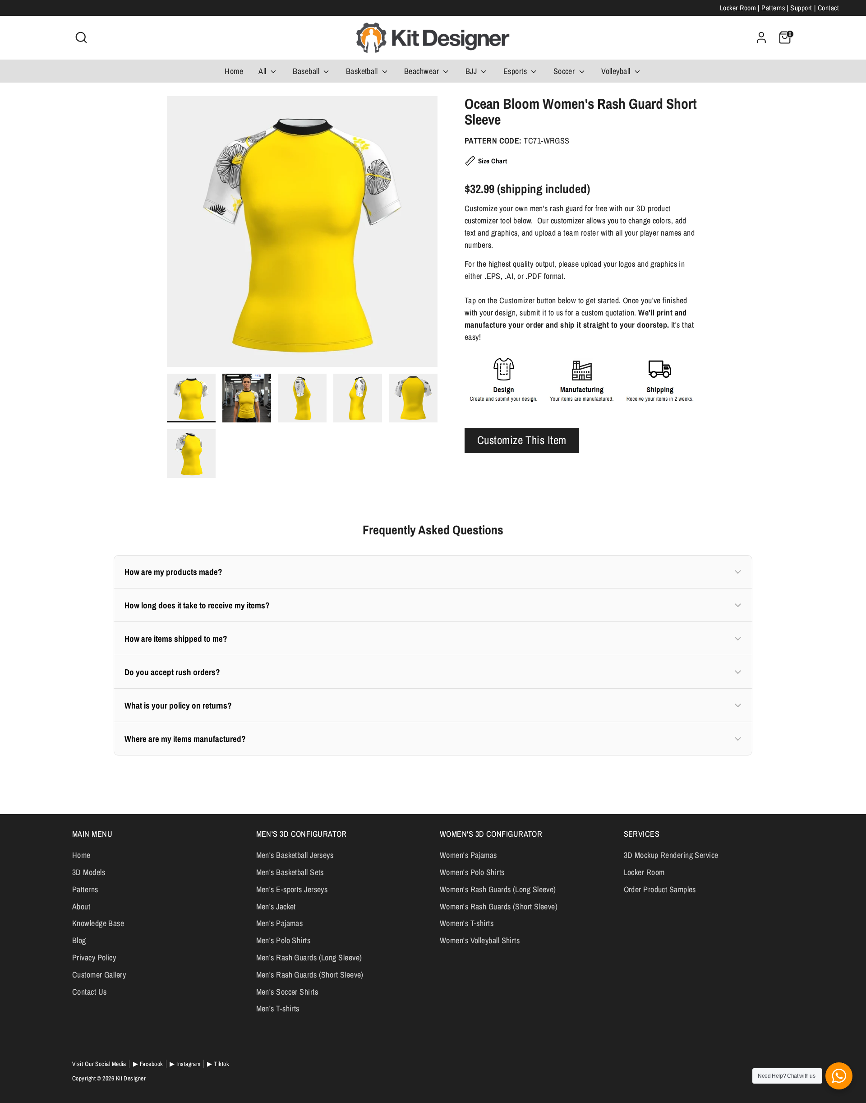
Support (801, 8)
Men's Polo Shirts (283, 940)
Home (234, 71)
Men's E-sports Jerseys (292, 889)
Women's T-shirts (466, 923)
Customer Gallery (99, 974)
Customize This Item (522, 440)
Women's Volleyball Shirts (480, 940)
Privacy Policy (94, 957)
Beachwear (422, 71)
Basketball (363, 71)
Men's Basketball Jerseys (295, 855)
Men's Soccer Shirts (287, 991)
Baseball (307, 71)
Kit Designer (131, 1078)
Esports (516, 71)
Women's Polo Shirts (472, 872)
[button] (433, 572)
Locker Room (738, 8)
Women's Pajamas (468, 855)
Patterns (773, 8)
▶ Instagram (185, 1064)
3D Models (88, 872)
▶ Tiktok (218, 1064)
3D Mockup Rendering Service (671, 855)
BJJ (472, 71)
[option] (302, 235)
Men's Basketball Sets (290, 872)
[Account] (761, 37)
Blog (79, 940)
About (81, 906)
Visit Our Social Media (99, 1064)
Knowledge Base (98, 923)
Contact (828, 8)
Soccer (565, 71)
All (263, 71)
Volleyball (616, 71)
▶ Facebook (148, 1064)
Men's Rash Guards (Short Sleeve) (310, 974)
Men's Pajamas (279, 923)
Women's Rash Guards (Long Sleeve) (498, 889)
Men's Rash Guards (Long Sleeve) (309, 957)
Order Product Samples (660, 889)
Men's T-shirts (277, 1008)
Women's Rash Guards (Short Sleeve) (498, 906)
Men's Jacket (276, 906)
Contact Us (89, 991)
